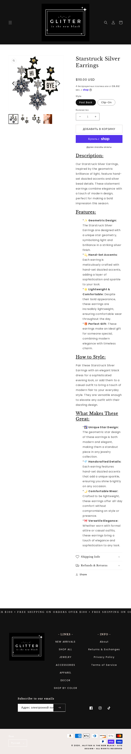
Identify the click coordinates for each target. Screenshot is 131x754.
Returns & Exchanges (104, 649)
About (104, 641)
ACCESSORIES (65, 665)
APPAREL (65, 672)
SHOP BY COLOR (65, 688)
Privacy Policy (104, 657)
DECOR (65, 680)
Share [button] (83, 574)
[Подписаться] (59, 708)
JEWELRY (65, 657)
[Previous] (13, 83)
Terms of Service (104, 665)
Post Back (85, 102)
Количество (82, 110)
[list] (36, 83)
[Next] (58, 83)
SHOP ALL (65, 649)
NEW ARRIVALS (65, 641)
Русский (15, 743)
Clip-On (106, 102)
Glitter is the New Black (98, 745)
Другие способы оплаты (99, 147)
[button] (10, 22)
